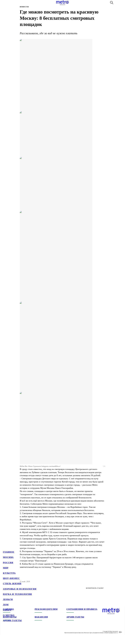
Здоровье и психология (19, 589)
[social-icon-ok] (15, 630)
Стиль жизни (12, 583)
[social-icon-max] (19, 630)
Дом (6, 604)
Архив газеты (12, 620)
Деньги (8, 599)
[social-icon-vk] (5, 630)
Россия (8, 562)
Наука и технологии (17, 594)
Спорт (7, 610)
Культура (9, 573)
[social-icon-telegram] (10, 630)
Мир (5, 568)
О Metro (9, 615)
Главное (8, 552)
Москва (8, 557)
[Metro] (62, 2)
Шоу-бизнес (11, 578)
